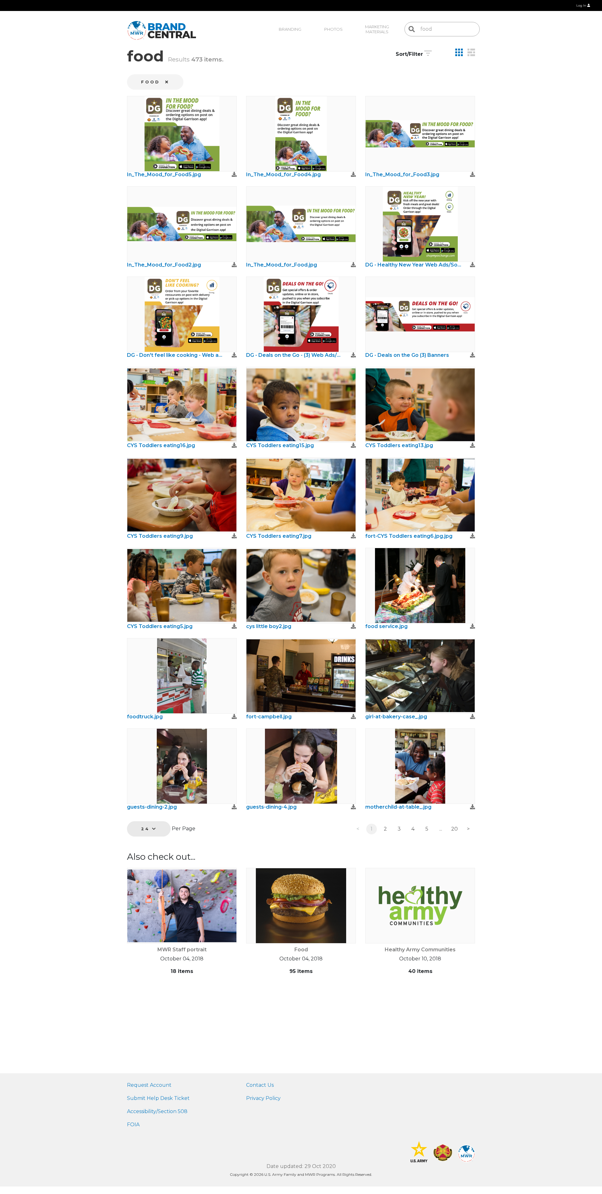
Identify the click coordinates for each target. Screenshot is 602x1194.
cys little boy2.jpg (268, 626)
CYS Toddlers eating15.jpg (280, 445)
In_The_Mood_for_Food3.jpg (402, 174)
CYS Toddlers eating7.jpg (278, 536)
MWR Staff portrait (182, 950)
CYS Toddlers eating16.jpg (161, 445)
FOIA (133, 1125)
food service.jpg (386, 626)
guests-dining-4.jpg (271, 807)
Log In (581, 5)
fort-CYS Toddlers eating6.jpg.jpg (408, 536)
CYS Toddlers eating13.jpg (399, 445)
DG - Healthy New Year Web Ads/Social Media (413, 265)
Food (301, 950)
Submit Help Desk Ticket (158, 1098)
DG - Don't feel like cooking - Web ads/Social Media (175, 355)
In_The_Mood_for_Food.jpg (281, 265)
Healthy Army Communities (420, 950)
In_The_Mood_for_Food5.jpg (164, 174)
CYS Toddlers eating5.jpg (160, 626)
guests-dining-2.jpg (152, 807)
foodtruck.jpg (145, 717)
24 (146, 829)
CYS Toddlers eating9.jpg (160, 536)
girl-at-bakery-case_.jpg (396, 717)
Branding (290, 29)
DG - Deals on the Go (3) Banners (407, 355)
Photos (333, 29)
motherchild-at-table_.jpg (398, 807)
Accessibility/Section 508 (157, 1111)
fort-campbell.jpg (269, 717)
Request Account (149, 1085)
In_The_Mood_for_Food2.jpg (164, 265)
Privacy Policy (263, 1098)
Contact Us (260, 1085)
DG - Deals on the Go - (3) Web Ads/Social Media (294, 355)
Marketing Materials (377, 29)
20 (454, 829)
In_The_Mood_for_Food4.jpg (283, 174)
